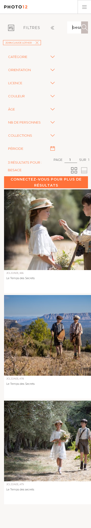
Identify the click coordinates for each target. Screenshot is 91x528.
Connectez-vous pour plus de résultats (46, 182)
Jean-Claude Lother (18, 42)
